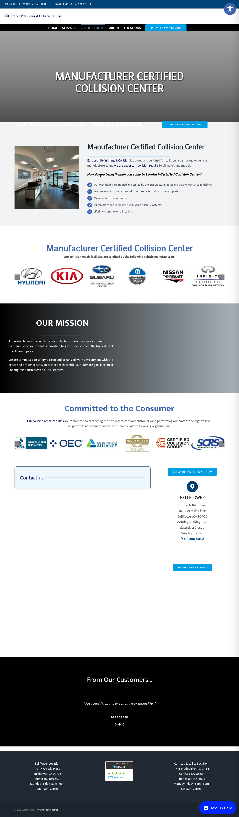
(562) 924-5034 (82, 4)
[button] (17, 277)
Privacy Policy (42, 810)
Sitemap (54, 810)
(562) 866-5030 (37, 4)
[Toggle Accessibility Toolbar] (230, 9)
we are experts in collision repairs (136, 165)
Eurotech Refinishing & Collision (108, 160)
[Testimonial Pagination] (116, 724)
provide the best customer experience (73, 341)
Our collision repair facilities (45, 421)
